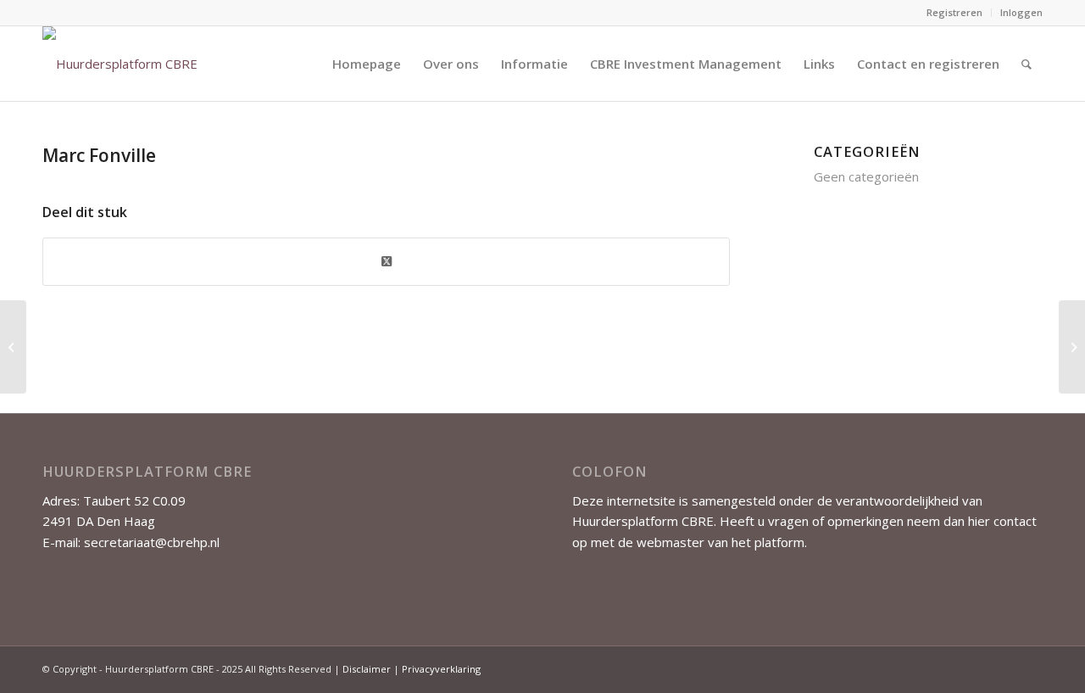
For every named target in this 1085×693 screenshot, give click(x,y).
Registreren (954, 12)
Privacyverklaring (441, 668)
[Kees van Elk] (13, 347)
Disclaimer (366, 668)
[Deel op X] (386, 261)
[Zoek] (1026, 63)
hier (979, 520)
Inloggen (1021, 12)
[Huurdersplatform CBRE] (120, 63)
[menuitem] (955, 12)
